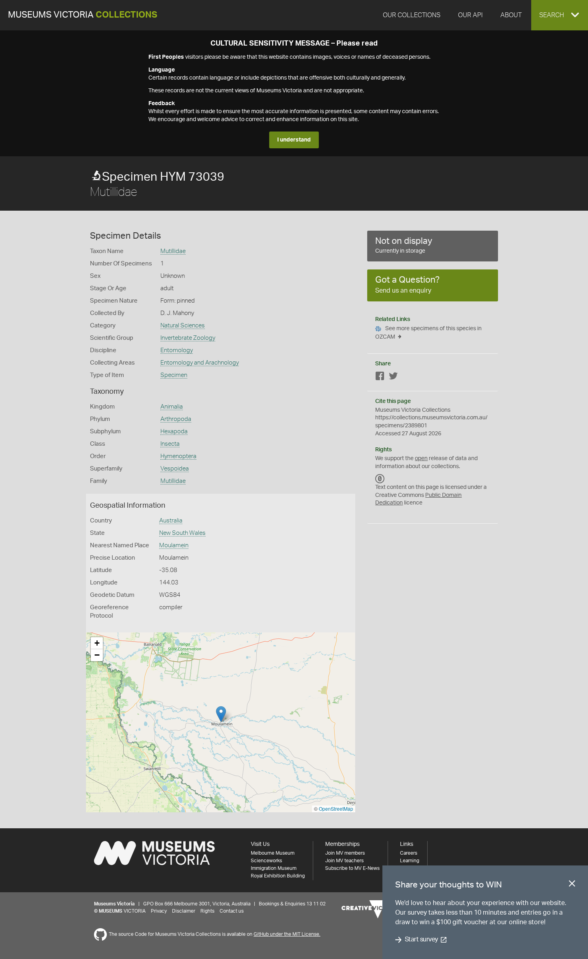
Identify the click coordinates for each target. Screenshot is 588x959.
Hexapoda (174, 432)
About (511, 15)
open (421, 458)
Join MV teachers (344, 860)
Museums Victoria (82, 15)
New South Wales (182, 533)
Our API (470, 15)
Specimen (173, 375)
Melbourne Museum (272, 853)
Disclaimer (183, 911)
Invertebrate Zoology (187, 338)
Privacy (159, 911)
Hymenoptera (178, 456)
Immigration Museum (273, 868)
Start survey (421, 940)
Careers (408, 853)
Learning (409, 860)
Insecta (170, 444)
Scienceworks (266, 860)
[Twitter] (393, 377)
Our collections (411, 15)
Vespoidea (174, 469)
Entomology (176, 350)
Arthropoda (175, 419)
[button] (559, 15)
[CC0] (380, 478)
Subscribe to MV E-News (352, 868)
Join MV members (345, 853)
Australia (170, 521)
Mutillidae (173, 251)
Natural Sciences (182, 326)
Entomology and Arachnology (199, 363)
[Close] (572, 885)
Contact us (232, 911)
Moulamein (173, 545)
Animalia (171, 407)
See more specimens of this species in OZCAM (428, 333)
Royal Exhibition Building (278, 875)
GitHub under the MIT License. (287, 934)
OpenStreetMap (336, 808)
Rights (207, 911)
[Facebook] (380, 377)
